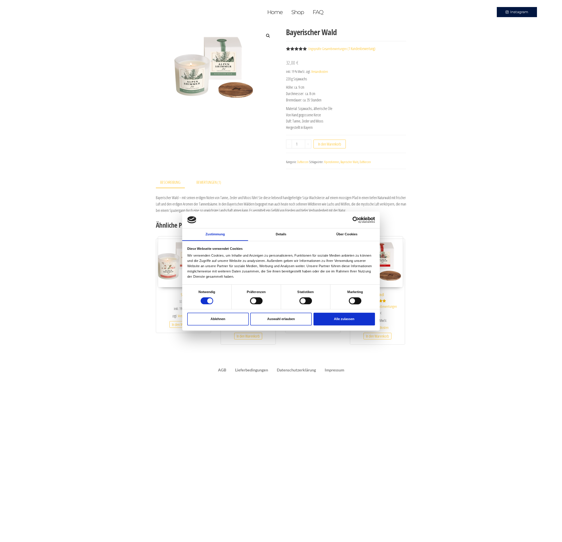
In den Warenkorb (329, 144)
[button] (268, 36)
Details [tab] (281, 234)
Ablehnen (218, 319)
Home (275, 12)
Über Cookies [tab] (346, 234)
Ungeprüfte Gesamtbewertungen (327, 48)
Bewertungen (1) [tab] (208, 182)
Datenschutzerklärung (296, 369)
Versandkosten (319, 71)
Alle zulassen (344, 319)
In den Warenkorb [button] (248, 336)
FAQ (318, 12)
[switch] (256, 300)
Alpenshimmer (331, 162)
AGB (222, 369)
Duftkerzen (302, 162)
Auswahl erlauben (281, 319)
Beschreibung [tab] (170, 182)
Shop (297, 12)
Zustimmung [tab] (215, 234)
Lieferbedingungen (251, 369)
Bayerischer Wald (349, 162)
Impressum (334, 369)
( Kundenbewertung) (361, 48)
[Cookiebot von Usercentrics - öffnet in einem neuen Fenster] (356, 219)
